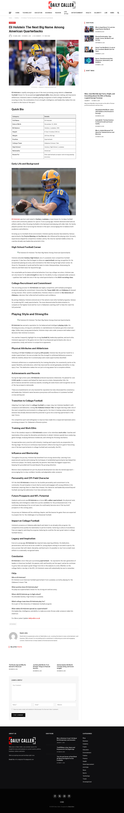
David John (17, 36)
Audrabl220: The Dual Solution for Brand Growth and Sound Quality (104, 121)
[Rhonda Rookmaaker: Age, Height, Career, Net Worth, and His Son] (89, 38)
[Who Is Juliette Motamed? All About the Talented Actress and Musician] (89, 132)
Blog (84, 738)
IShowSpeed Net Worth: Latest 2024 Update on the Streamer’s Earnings (104, 111)
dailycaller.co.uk (34, 618)
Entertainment (77, 12)
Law (105, 12)
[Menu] (10, 13)
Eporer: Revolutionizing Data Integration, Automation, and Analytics (104, 60)
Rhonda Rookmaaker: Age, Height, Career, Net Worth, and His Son (104, 38)
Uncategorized (87, 782)
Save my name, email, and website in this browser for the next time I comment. (35, 709)
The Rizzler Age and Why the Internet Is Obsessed (17, 665)
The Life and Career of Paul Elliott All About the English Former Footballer (67, 758)
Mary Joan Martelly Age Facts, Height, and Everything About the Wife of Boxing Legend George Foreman (100, 96)
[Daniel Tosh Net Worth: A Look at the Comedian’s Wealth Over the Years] (89, 49)
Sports (85, 773)
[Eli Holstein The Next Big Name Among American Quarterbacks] (44, 62)
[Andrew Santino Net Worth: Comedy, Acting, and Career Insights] (68, 656)
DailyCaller (71, 806)
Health (88, 12)
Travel (85, 779)
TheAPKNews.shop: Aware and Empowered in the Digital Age (66, 748)
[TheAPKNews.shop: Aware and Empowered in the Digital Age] (50, 749)
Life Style (66, 12)
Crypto (85, 747)
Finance (85, 758)
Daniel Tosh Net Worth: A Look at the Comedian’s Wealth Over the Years (105, 49)
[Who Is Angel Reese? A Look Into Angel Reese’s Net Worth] (89, 29)
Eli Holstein (16, 219)
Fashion (58, 12)
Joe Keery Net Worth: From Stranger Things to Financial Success (41, 666)
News (112, 12)
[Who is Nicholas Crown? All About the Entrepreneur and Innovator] (50, 740)
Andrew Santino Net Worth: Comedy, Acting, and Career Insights (65, 666)
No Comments (37, 36)
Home (17, 12)
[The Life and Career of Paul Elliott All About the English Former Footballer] (50, 759)
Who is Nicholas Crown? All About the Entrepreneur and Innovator (67, 739)
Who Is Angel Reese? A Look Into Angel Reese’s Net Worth (105, 28)
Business (48, 12)
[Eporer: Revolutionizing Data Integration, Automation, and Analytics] (89, 60)
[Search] (118, 13)
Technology (27, 12)
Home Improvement (88, 764)
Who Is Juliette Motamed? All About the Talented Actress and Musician (104, 132)
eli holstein (13, 624)
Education (38, 12)
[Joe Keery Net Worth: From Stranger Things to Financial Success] (44, 656)
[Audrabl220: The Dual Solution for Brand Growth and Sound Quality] (89, 122)
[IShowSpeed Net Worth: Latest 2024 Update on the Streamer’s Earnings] (89, 112)
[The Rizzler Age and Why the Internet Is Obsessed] (20, 656)
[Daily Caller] (62, 5)
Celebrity (97, 12)
